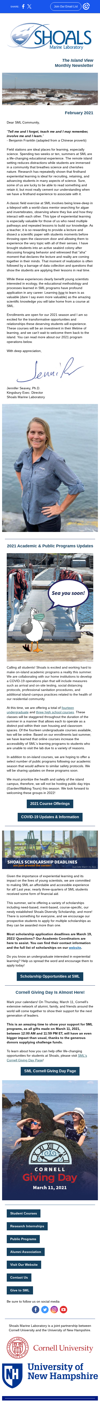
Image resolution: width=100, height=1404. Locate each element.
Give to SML (20, 1290)
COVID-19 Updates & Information (50, 817)
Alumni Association (25, 1252)
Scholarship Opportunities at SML (50, 976)
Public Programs (23, 1239)
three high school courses (55, 712)
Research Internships (27, 1226)
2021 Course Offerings (50, 804)
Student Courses (23, 1213)
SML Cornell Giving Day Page (50, 1071)
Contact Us (19, 1277)
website (75, 947)
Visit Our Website (24, 1264)
